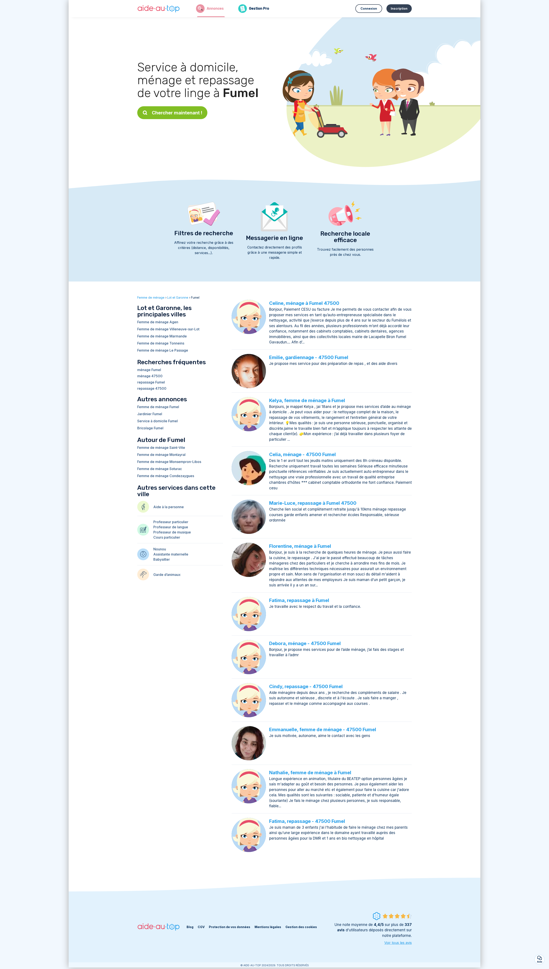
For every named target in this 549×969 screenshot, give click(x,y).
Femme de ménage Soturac (159, 469)
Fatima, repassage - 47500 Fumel (307, 821)
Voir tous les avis (398, 943)
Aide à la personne (168, 507)
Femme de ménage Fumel (158, 407)
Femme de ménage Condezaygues (165, 476)
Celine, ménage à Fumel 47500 (304, 303)
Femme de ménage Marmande (162, 336)
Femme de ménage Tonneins (160, 343)
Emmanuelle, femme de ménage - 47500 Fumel (322, 729)
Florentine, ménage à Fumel (300, 546)
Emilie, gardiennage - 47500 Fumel (308, 357)
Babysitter (161, 559)
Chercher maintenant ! (177, 112)
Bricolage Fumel (150, 428)
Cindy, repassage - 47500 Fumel (306, 686)
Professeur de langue (170, 527)
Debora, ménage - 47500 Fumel (305, 643)
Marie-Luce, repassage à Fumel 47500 (312, 503)
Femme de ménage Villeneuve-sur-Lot (168, 329)
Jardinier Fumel (149, 414)
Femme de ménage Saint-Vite (161, 447)
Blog (190, 927)
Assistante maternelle (170, 554)
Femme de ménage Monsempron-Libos (169, 462)
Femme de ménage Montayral (161, 454)
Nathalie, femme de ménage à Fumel (310, 772)
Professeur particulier (170, 522)
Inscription (399, 8)
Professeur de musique (172, 532)
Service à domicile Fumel (157, 421)
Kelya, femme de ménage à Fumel (307, 400)
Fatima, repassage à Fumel (299, 600)
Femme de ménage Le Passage (162, 350)
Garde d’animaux (167, 574)
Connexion (368, 8)
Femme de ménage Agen (157, 322)
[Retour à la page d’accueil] (158, 8)
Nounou (159, 549)
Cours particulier (166, 537)
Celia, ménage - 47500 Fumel (302, 454)
